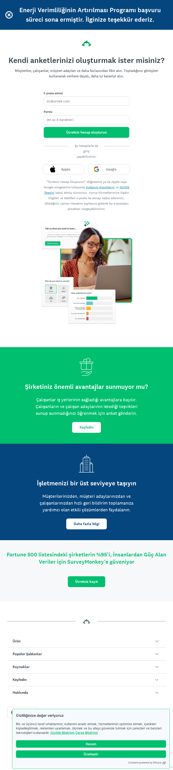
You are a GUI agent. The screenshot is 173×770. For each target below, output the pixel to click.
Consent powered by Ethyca (144, 762)
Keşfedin (86, 427)
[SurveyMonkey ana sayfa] (86, 43)
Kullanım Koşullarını (100, 187)
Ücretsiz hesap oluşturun (86, 132)
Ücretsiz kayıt (86, 581)
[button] (86, 641)
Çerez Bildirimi (86, 733)
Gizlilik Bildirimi (62, 733)
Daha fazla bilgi (86, 523)
